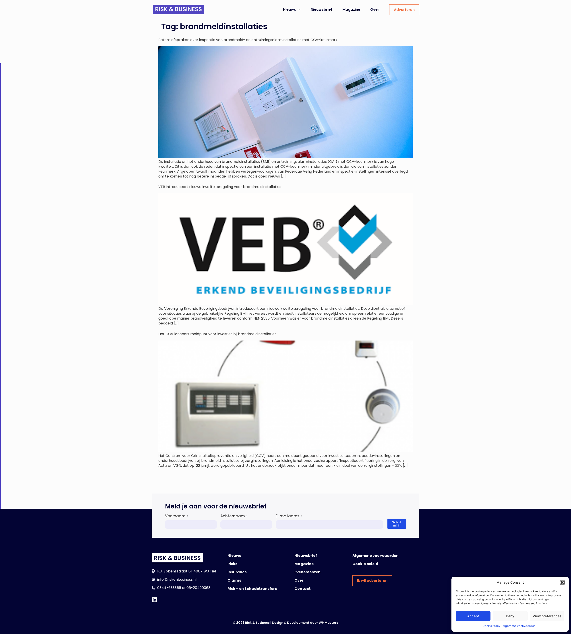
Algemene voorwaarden (519, 626)
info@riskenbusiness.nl (177, 579)
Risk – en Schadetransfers (252, 588)
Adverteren (404, 9)
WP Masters (328, 622)
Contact (302, 588)
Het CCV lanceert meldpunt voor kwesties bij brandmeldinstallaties (217, 334)
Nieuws (289, 9)
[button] (562, 582)
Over (374, 9)
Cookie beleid (365, 563)
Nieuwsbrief (321, 9)
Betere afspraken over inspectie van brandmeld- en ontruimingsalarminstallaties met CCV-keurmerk (247, 39)
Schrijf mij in (396, 523)
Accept (473, 616)
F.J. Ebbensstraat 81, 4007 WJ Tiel (186, 571)
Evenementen (307, 572)
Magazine (351, 9)
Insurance (237, 572)
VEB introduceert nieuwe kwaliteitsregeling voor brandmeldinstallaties (219, 186)
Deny (510, 616)
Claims (234, 580)
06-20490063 (198, 587)
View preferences (547, 616)
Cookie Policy (491, 626)
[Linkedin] (154, 600)
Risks (232, 563)
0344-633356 (169, 587)
